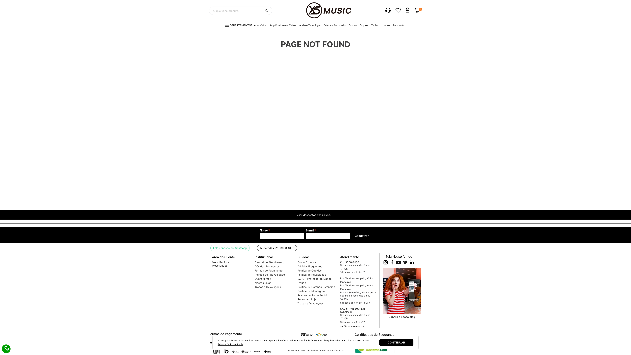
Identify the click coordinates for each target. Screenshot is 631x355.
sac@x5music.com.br (352, 326)
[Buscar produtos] (266, 10)
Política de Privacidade (230, 344)
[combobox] (240, 11)
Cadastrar (362, 235)
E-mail (310, 230)
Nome (264, 230)
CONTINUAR (396, 342)
